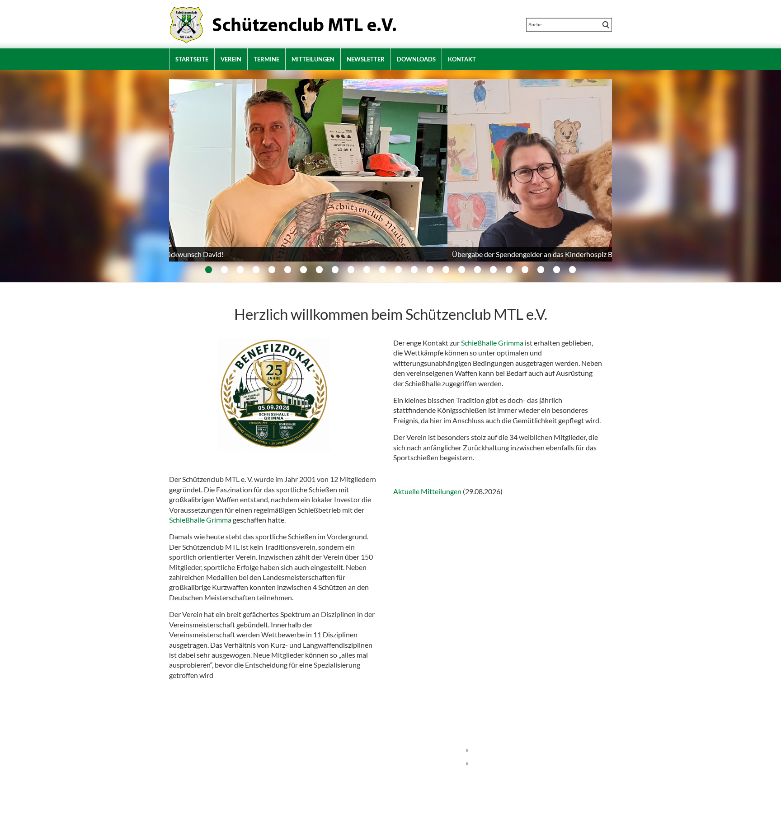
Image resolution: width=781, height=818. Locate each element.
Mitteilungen (313, 59)
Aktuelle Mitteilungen (427, 491)
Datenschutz (496, 762)
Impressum (493, 749)
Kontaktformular (351, 770)
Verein (231, 59)
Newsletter (366, 59)
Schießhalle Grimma (200, 519)
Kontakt (462, 59)
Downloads (416, 59)
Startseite (191, 59)
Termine (266, 59)
